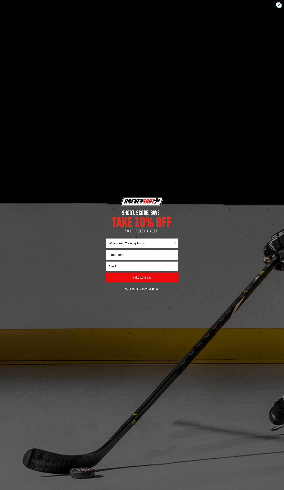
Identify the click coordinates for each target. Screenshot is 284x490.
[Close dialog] (278, 5)
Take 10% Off (142, 277)
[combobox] (141, 243)
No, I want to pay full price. (142, 288)
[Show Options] (175, 243)
